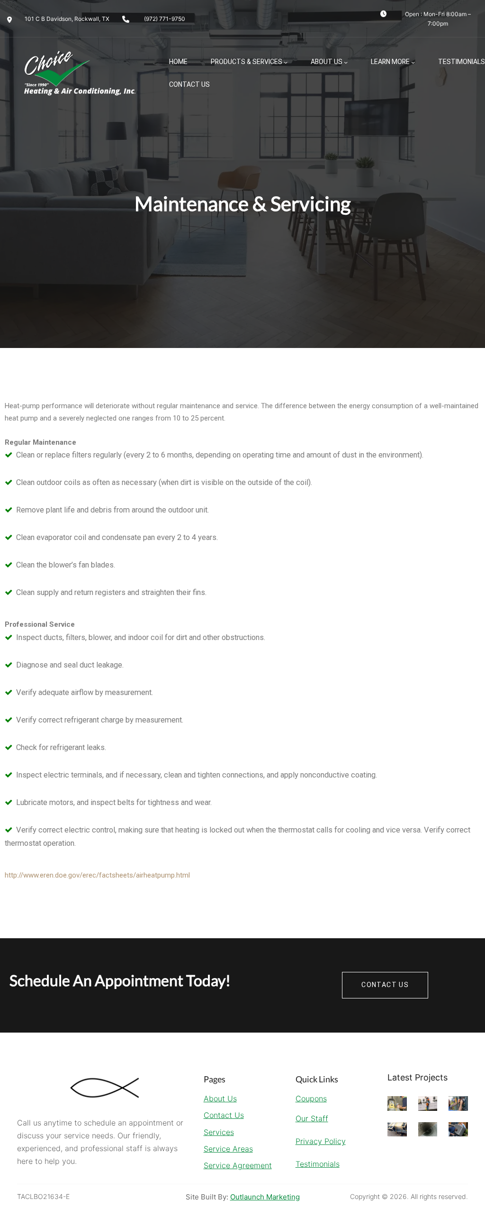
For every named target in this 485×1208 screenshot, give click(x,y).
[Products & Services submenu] (285, 62)
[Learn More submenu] (413, 62)
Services (219, 1132)
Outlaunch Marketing (265, 1196)
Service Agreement (238, 1165)
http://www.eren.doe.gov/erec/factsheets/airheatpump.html (97, 875)
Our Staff (312, 1118)
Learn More (390, 62)
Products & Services (246, 62)
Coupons (311, 1098)
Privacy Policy (321, 1141)
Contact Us (224, 1115)
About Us (326, 62)
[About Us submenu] (346, 62)
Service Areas (228, 1148)
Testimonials (318, 1164)
